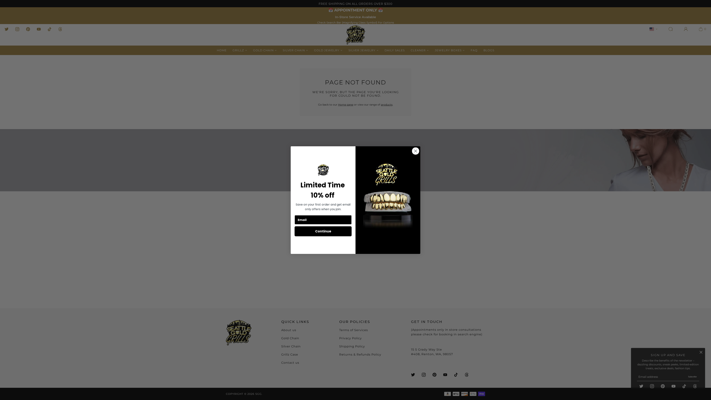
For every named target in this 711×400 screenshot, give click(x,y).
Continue (323, 231)
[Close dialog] (415, 151)
